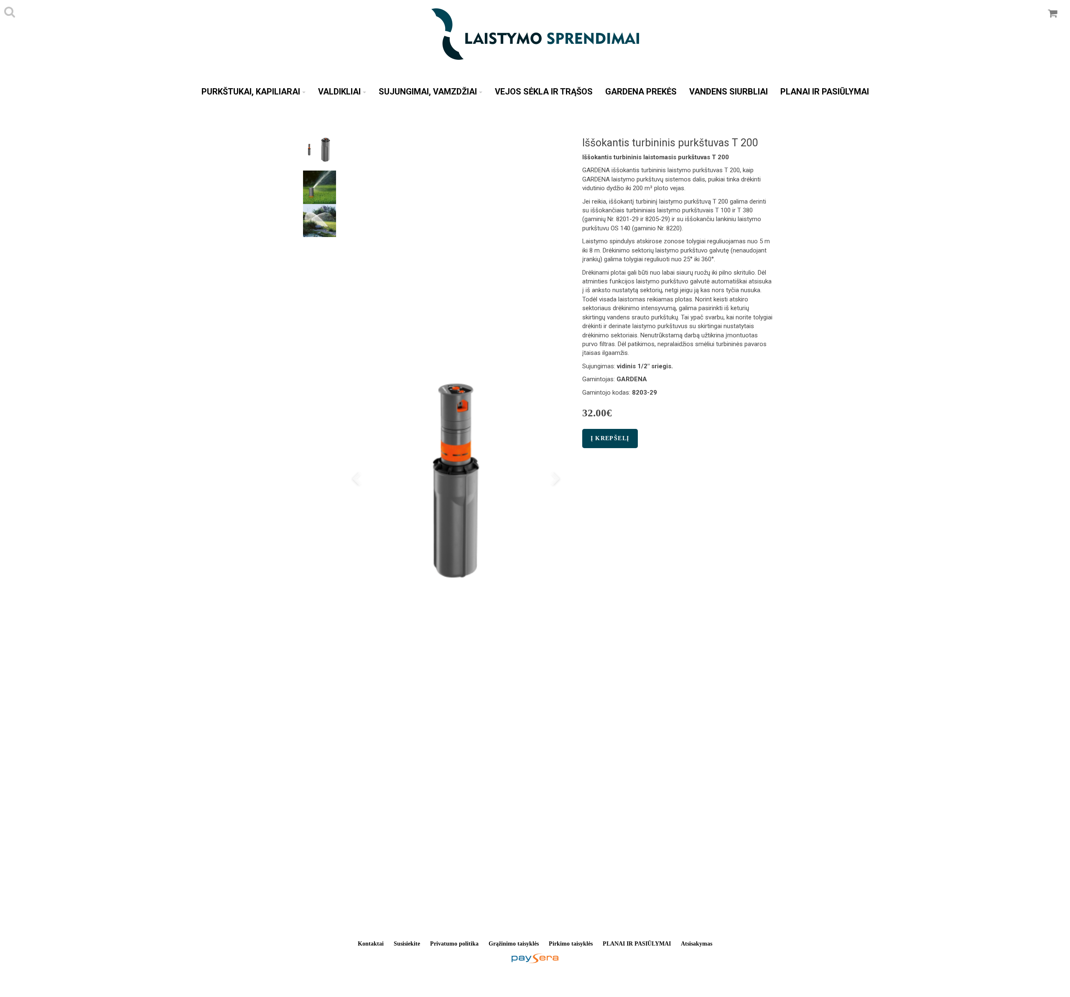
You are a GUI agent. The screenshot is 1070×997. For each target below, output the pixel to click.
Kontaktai (371, 944)
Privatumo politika (454, 944)
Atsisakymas (696, 944)
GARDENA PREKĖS (641, 92)
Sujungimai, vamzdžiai (428, 92)
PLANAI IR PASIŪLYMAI (637, 944)
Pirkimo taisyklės (571, 944)
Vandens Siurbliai (728, 92)
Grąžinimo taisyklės (514, 944)
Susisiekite (407, 944)
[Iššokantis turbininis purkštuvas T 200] (456, 480)
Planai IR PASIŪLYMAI (824, 92)
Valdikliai (339, 92)
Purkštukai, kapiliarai (250, 92)
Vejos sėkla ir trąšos (544, 92)
